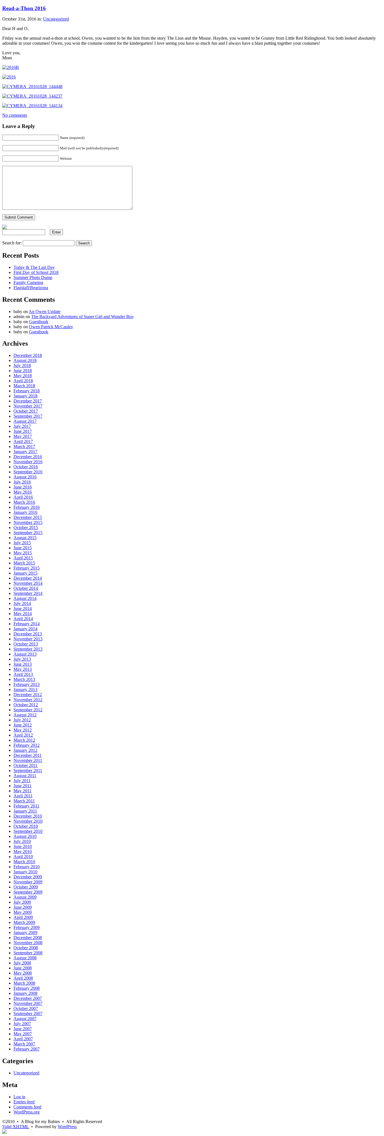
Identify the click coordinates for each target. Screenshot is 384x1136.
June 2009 (22, 907)
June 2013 (22, 664)
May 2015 (22, 552)
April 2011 (23, 795)
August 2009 (25, 897)
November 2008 (27, 942)
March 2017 (24, 446)
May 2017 (22, 436)
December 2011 (27, 755)
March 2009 (24, 922)
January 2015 (25, 573)
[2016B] (10, 67)
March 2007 (24, 1043)
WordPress (67, 1126)
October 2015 (25, 527)
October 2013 (25, 644)
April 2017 (23, 441)
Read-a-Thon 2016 (24, 8)
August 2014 (25, 598)
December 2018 (27, 355)
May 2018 (22, 375)
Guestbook (38, 321)
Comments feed (27, 1106)
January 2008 (25, 993)
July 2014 (22, 603)
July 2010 (22, 841)
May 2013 (22, 669)
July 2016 (22, 482)
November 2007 (27, 1003)
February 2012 (26, 745)
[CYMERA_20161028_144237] (32, 96)
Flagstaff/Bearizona (30, 287)
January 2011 (25, 811)
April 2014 (23, 618)
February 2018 (26, 390)
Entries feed (24, 1101)
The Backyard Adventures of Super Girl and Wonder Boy (82, 316)
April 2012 (23, 735)
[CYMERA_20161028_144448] (32, 86)
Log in (19, 1096)
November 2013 (27, 638)
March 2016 (24, 502)
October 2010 (25, 826)
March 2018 (24, 385)
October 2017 (25, 411)
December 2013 (27, 633)
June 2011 (22, 785)
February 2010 (26, 866)
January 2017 (25, 451)
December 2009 (27, 876)
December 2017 (27, 401)
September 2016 (27, 471)
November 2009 (27, 881)
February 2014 (26, 623)
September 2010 (27, 831)
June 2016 (22, 487)
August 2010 (25, 836)
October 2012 (25, 704)
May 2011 (22, 790)
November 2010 (27, 821)
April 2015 (23, 557)
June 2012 (22, 725)
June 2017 (22, 431)
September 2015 (27, 532)
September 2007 (27, 1013)
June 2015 (22, 547)
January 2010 (25, 871)
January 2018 (25, 395)
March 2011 (24, 800)
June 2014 (22, 608)
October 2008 (25, 947)
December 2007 (27, 998)
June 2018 (22, 370)
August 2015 (25, 537)
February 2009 (26, 927)
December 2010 (27, 816)
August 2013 (25, 654)
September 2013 (27, 649)
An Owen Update (44, 311)
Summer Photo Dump (32, 277)
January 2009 (25, 932)
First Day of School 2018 (35, 272)
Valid (15, 1126)
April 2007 (23, 1038)
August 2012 (25, 714)
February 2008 (26, 988)
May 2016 (22, 492)
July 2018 (22, 365)
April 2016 (23, 497)
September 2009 (27, 892)
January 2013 (25, 689)
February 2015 (26, 568)
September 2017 (27, 416)
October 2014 (25, 588)
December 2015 (27, 517)
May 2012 (22, 730)
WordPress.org (26, 1112)
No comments (14, 115)
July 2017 (22, 426)
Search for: (12, 242)
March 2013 (24, 679)
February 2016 (26, 507)
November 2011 (27, 760)
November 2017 (27, 406)
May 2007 (22, 1033)
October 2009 (25, 887)
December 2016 (27, 456)
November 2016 (27, 461)
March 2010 (24, 861)
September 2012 (27, 709)
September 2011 (27, 770)
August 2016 (25, 476)
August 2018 (25, 360)
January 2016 (25, 512)
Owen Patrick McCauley (51, 326)
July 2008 (22, 962)
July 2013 (22, 659)
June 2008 (22, 968)
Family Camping (28, 282)
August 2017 (25, 421)
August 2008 (25, 957)
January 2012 (25, 750)
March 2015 (24, 563)
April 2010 (23, 856)
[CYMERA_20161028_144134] (32, 105)
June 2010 (22, 846)
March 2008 (24, 983)
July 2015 (22, 542)
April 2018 (23, 380)
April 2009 (23, 917)
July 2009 (22, 902)
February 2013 (26, 684)
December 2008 (27, 937)
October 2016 (25, 466)
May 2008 (22, 973)
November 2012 (27, 699)
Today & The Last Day (34, 267)
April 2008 (23, 978)
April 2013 (23, 674)
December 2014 (27, 578)
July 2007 (22, 1023)
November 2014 (27, 583)
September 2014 (27, 593)
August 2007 (25, 1018)
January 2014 (25, 628)
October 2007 (25, 1008)
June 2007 (22, 1028)
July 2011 (22, 780)
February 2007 (26, 1049)
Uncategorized (56, 19)
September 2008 (27, 952)
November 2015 (27, 522)
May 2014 (22, 613)
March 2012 (24, 740)
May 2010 (22, 851)
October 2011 (25, 765)
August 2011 (24, 775)
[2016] (9, 77)
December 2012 (27, 694)
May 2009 (22, 912)
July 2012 (22, 719)
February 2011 (26, 806)
